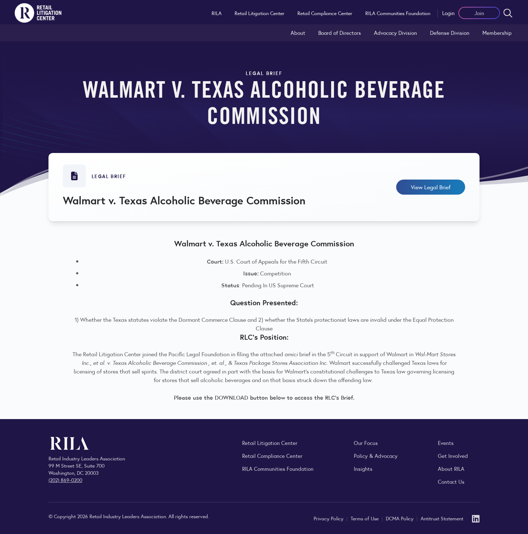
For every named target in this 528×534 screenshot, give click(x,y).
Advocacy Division (395, 32)
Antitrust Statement (442, 518)
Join (479, 13)
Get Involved (453, 455)
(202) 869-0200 (65, 479)
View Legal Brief (430, 187)
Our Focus (366, 442)
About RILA (451, 468)
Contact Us (451, 481)
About (298, 32)
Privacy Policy (329, 518)
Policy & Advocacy (376, 455)
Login (448, 13)
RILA (217, 13)
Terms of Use (365, 518)
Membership (496, 32)
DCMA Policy (400, 518)
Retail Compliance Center (324, 13)
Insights (363, 468)
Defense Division (449, 32)
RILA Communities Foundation (397, 13)
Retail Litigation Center (259, 13)
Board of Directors (339, 32)
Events (446, 442)
